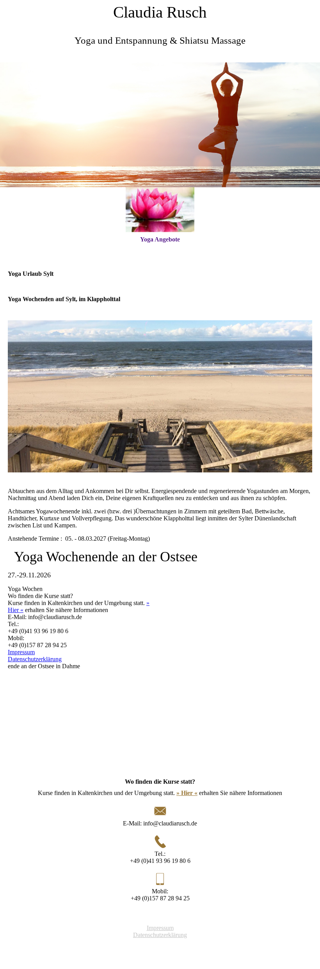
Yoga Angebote (160, 239)
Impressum (21, 652)
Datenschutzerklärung (35, 659)
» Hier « (186, 793)
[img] (160, 124)
